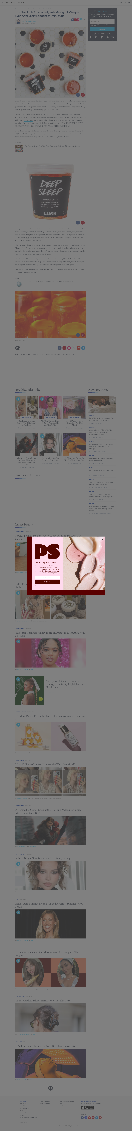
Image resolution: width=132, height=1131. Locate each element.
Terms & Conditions (40, 586)
